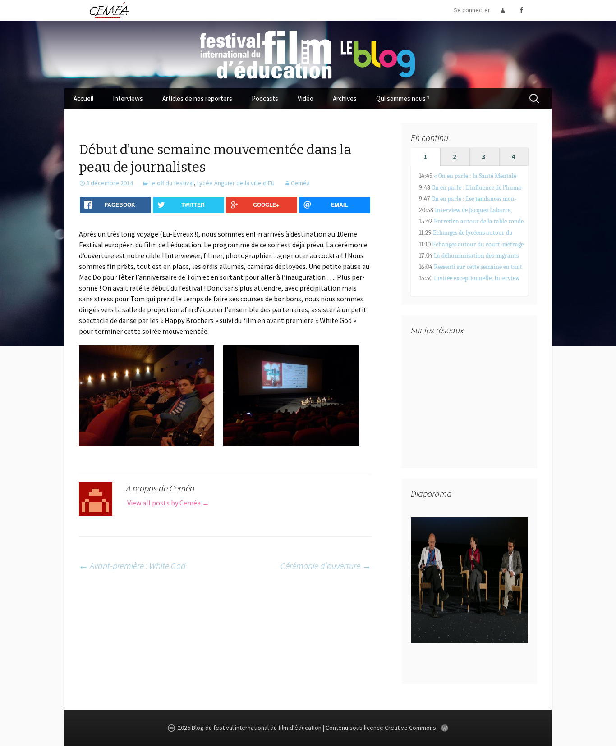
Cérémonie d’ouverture (325, 565)
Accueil (83, 98)
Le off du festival (171, 183)
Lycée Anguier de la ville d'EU (236, 183)
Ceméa (300, 183)
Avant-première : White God (132, 565)
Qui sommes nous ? (403, 98)
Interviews (128, 98)
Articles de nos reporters (197, 98)
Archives (345, 98)
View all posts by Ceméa (168, 502)
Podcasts (265, 98)
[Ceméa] (109, 10)
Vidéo (305, 98)
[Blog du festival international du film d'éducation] (308, 53)
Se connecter (472, 10)
